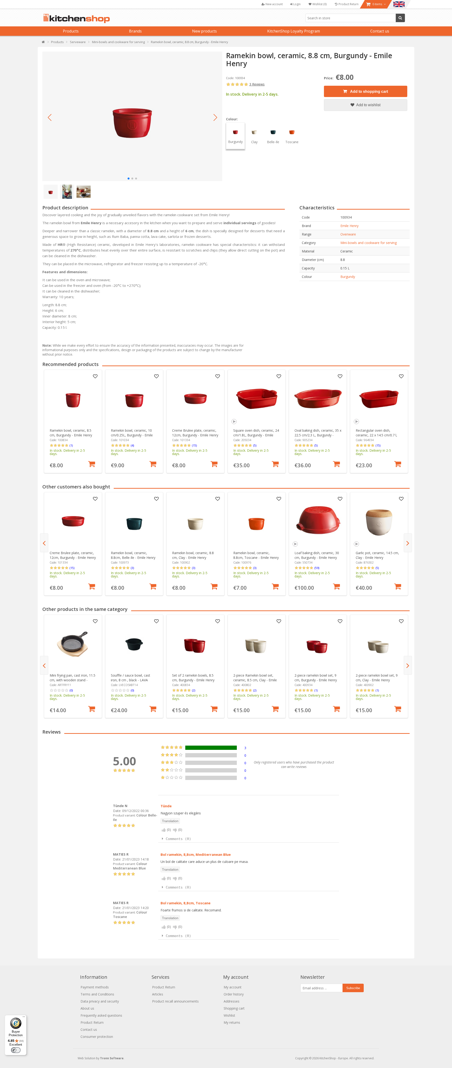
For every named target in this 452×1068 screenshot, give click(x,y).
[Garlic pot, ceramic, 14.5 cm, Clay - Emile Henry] (379, 521)
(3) (132, 568)
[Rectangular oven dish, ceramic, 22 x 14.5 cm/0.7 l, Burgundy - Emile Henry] (379, 399)
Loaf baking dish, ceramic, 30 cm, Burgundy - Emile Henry (317, 555)
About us (87, 1008)
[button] (49, 117)
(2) (193, 690)
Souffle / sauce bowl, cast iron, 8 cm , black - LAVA (130, 677)
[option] (73, 421)
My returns (232, 1022)
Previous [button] (44, 542)
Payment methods (95, 987)
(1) (71, 445)
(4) (132, 445)
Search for (400, 18)
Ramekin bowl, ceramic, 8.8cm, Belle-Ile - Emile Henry (133, 555)
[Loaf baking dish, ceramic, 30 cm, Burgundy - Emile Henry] (318, 521)
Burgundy (347, 276)
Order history (234, 994)
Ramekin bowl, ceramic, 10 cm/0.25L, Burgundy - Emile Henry (132, 435)
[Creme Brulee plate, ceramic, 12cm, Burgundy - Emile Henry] (195, 399)
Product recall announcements (175, 1001)
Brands (135, 31)
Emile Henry (349, 225)
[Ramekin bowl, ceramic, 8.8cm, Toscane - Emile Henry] (256, 521)
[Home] (43, 43)
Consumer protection (97, 1036)
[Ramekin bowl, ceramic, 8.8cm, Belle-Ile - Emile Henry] (134, 521)
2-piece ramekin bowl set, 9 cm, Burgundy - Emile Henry (316, 677)
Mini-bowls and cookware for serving (368, 242)
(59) (316, 568)
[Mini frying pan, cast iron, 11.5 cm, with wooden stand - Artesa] (73, 644)
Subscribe (353, 988)
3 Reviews (257, 84)
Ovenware (348, 234)
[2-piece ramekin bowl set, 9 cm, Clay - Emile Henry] (379, 644)
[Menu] (24, 1018)
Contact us (379, 31)
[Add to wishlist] (95, 376)
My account (233, 987)
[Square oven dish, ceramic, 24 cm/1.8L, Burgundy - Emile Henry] (256, 399)
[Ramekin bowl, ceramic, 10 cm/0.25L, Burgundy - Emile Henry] (134, 399)
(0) (71, 690)
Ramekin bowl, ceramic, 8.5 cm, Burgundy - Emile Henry (71, 432)
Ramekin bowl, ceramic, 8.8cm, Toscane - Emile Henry (256, 555)
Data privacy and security (100, 1001)
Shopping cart (234, 1008)
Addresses (231, 1001)
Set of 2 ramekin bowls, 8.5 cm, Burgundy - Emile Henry (193, 677)
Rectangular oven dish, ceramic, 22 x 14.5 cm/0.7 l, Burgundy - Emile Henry (376, 435)
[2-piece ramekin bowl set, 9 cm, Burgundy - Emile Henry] (318, 644)
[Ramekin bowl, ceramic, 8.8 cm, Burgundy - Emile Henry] (132, 116)
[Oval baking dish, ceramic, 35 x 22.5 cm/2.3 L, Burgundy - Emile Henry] (318, 399)
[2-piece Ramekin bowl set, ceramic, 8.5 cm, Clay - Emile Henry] (256, 644)
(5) (254, 445)
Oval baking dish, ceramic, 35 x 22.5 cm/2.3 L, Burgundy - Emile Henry (318, 435)
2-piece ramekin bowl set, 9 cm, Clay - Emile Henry (377, 677)
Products (71, 31)
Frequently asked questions (101, 1015)
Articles (157, 994)
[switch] (15, 1050)
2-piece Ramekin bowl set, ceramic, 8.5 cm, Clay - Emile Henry (255, 680)
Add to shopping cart (368, 91)
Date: (117, 810)
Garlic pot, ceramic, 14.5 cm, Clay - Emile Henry (377, 555)
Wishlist (229, 1015)
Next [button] (408, 542)
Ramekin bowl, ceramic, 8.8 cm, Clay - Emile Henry (193, 555)
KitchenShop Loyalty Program (293, 31)
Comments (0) (178, 839)
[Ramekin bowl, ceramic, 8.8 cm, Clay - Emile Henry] (195, 521)
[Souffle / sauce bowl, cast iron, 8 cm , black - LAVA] (134, 644)
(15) (194, 445)
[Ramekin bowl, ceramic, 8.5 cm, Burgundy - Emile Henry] (73, 399)
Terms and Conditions (97, 994)
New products (204, 31)
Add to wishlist (367, 105)
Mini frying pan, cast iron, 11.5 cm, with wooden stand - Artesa (72, 680)
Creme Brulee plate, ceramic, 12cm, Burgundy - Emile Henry (195, 432)
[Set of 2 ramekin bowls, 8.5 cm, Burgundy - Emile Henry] (195, 644)
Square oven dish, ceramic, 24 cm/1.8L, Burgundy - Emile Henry (256, 435)
